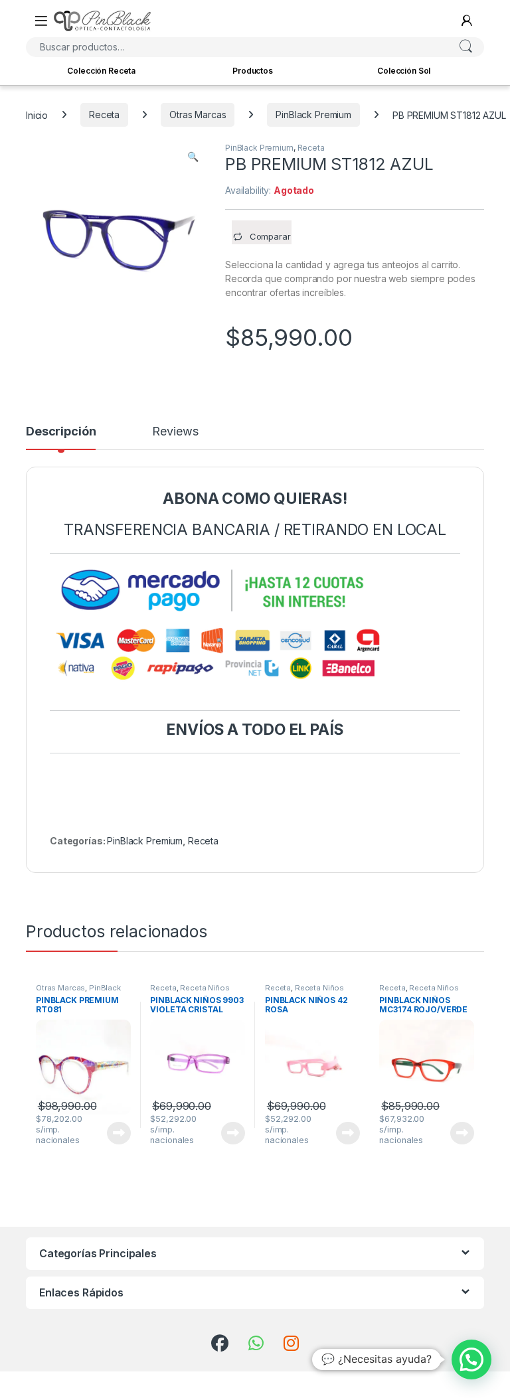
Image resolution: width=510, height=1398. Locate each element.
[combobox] (236, 47)
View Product (114, 1133)
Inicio (37, 114)
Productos (252, 71)
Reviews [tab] (175, 432)
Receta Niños (204, 987)
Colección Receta (101, 71)
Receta (104, 114)
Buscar (465, 47)
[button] (193, 157)
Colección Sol (403, 71)
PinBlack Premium (313, 114)
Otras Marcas (197, 114)
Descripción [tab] (61, 432)
